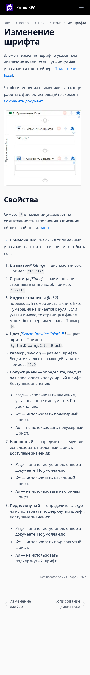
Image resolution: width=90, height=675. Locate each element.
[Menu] (81, 7)
